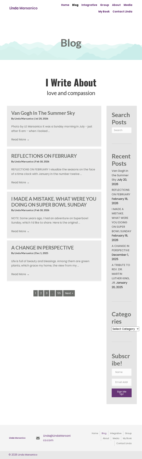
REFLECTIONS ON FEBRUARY (44, 156)
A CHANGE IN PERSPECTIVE (42, 248)
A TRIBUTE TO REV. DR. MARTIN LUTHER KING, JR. (121, 274)
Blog (104, 433)
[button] (122, 393)
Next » (69, 293)
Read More (20, 139)
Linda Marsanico (24, 118)
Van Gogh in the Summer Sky (43, 113)
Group (128, 433)
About (106, 438)
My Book (127, 438)
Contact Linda (124, 443)
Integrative (115, 433)
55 (59, 293)
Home (95, 433)
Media (116, 438)
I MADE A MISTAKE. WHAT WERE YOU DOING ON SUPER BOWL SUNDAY (53, 202)
